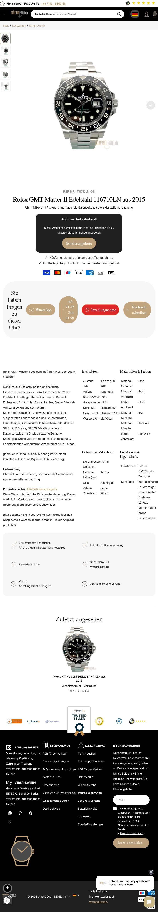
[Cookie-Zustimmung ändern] (7, 899)
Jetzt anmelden (131, 843)
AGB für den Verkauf (90, 769)
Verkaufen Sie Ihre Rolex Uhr (59, 792)
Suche (119, 14)
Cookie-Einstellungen (90, 824)
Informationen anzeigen (41, 489)
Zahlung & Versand (89, 800)
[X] (9, 822)
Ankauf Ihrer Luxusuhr (56, 761)
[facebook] (30, 813)
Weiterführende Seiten (56, 800)
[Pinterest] (20, 813)
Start (6, 25)
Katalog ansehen (2, 14)
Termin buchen (87, 753)
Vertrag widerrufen (90, 792)
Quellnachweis (51, 808)
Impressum (84, 816)
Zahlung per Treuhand (91, 761)
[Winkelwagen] (155, 14)
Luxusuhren (19, 25)
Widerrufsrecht (87, 784)
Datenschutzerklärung (131, 833)
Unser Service (51, 784)
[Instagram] (9, 813)
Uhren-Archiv (37, 25)
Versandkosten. (98, 901)
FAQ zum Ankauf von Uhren (59, 769)
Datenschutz (85, 777)
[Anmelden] (146, 14)
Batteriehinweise (87, 808)
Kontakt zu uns (51, 777)
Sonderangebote (79, 243)
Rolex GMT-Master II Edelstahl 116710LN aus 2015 (79, 678)
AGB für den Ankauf (54, 753)
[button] (150, 105)
